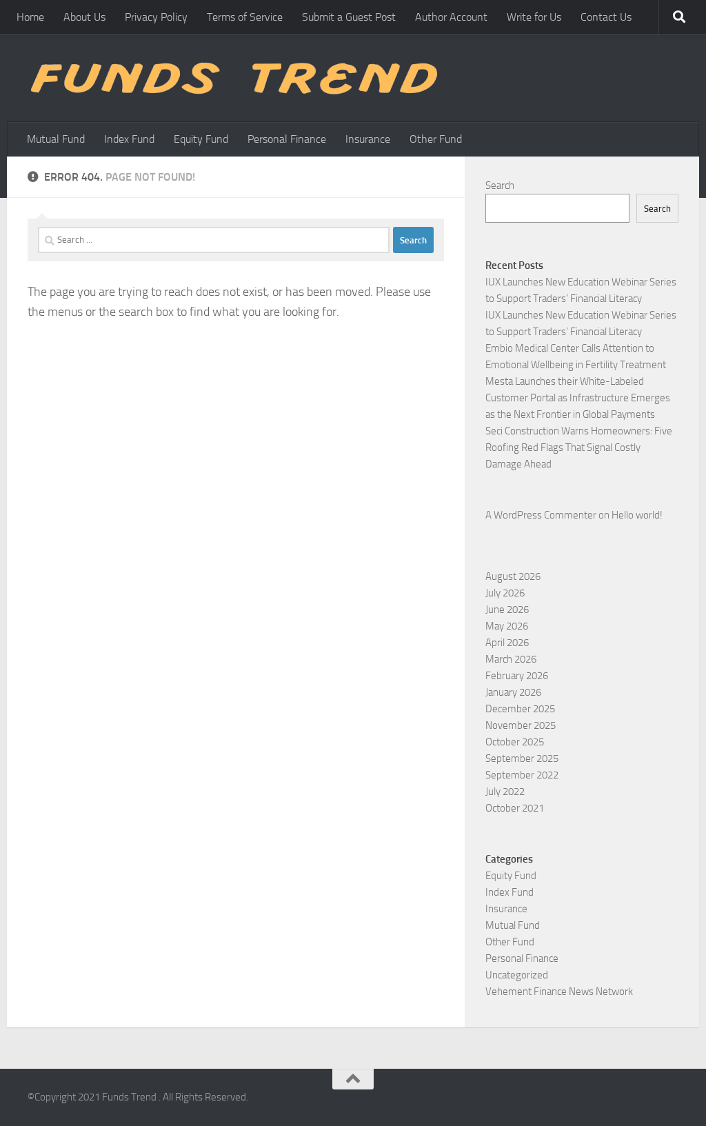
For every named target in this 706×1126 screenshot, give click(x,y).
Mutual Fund (56, 138)
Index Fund (129, 138)
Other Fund (436, 138)
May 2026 (506, 626)
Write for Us (534, 16)
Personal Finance (287, 138)
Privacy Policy (156, 16)
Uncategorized (516, 975)
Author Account (451, 16)
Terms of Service (245, 16)
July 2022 (505, 791)
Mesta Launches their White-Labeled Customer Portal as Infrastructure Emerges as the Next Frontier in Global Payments (577, 398)
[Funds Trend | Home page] (232, 78)
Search (499, 185)
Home (30, 16)
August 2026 (513, 576)
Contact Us (606, 16)
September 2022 (521, 775)
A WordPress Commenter (540, 515)
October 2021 (514, 808)
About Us (84, 16)
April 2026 (507, 642)
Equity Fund (201, 138)
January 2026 (513, 692)
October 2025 (514, 742)
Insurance (367, 138)
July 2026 (505, 593)
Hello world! (637, 515)
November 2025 (520, 725)
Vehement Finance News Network (559, 991)
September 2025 (521, 758)
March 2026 (510, 659)
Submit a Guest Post (349, 16)
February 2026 (516, 676)
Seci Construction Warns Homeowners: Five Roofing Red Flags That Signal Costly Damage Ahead (578, 447)
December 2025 (520, 709)
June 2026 (507, 609)
